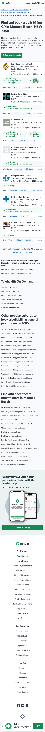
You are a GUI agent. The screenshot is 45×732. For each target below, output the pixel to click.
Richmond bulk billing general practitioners (17, 346)
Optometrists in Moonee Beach (12, 452)
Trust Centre (22, 692)
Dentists (22, 641)
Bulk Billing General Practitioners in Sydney (17, 269)
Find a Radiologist (22, 599)
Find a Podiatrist (23, 570)
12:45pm (24, 216)
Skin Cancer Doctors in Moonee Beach (15, 460)
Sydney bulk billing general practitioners (16, 329)
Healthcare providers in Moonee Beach (15, 464)
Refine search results (12, 55)
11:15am (24, 190)
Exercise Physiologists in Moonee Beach (15, 440)
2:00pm (16, 113)
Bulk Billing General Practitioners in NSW (14, 12)
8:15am (16, 87)
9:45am (13, 141)
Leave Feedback (22, 618)
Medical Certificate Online (10, 291)
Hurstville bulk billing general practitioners (16, 386)
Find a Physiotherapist (22, 566)
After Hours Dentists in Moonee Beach (15, 408)
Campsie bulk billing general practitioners (16, 382)
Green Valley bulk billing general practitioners (17, 374)
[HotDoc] (6, 3)
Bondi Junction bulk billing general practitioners (18, 350)
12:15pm (29, 169)
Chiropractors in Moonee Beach (13, 428)
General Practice (22, 631)
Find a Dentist (22, 561)
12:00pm (18, 240)
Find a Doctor (22, 556)
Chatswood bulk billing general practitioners (17, 354)
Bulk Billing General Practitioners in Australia (15, 9)
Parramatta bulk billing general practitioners (17, 366)
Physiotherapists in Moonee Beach (14, 456)
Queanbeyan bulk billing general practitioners (18, 333)
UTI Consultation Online (10, 308)
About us (22, 668)
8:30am (27, 87)
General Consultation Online (11, 300)
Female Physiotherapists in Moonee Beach (16, 424)
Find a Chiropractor (22, 575)
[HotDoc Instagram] (27, 705)
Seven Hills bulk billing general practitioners (17, 370)
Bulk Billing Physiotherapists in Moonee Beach (18, 412)
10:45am (24, 141)
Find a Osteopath (22, 590)
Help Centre (22, 613)
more (39, 87)
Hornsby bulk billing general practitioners (16, 358)
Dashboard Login (22, 650)
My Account (22, 609)
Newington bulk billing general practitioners (17, 362)
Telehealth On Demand (9, 287)
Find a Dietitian (22, 585)
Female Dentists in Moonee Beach (14, 420)
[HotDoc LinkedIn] (22, 705)
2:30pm (27, 113)
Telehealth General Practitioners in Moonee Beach (19, 416)
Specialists (22, 646)
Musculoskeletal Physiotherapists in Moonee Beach (20, 448)
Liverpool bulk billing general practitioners (16, 378)
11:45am (18, 169)
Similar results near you (22, 252)
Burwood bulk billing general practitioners (16, 337)
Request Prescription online (11, 295)
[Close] (2, 726)
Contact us (22, 678)
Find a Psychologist (22, 580)
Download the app (22, 527)
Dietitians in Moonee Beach (11, 436)
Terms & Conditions (22, 683)
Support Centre (22, 655)
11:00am (13, 190)
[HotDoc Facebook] (18, 705)
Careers (22, 673)
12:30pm (13, 216)
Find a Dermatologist (22, 594)
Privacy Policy (22, 687)
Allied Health (22, 636)
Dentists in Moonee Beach (11, 432)
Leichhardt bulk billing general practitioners (17, 341)
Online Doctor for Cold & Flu (12, 304)
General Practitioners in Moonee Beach (15, 444)
